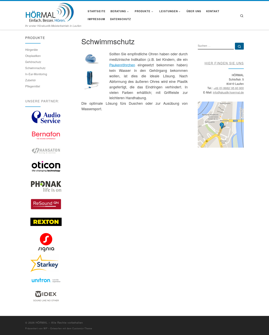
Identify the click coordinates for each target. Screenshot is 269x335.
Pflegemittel (32, 86)
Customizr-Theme (82, 328)
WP (45, 328)
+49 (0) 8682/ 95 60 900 (228, 88)
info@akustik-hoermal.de (228, 92)
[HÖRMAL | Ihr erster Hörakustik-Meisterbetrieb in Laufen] (49, 12)
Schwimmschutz (35, 68)
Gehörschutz (33, 62)
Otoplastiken (33, 56)
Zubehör (30, 80)
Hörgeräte (31, 50)
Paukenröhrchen (122, 64)
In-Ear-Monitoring (36, 74)
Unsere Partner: (42, 101)
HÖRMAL (42, 322)
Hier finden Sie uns (224, 63)
